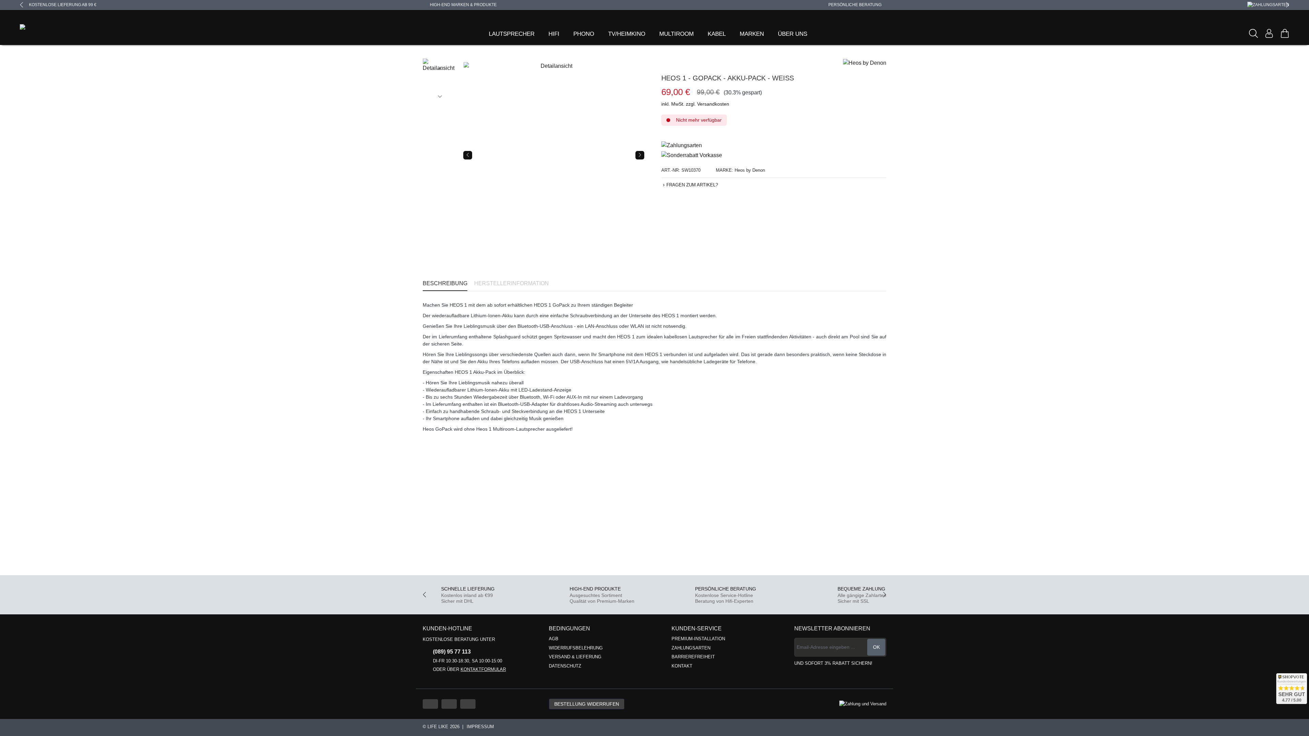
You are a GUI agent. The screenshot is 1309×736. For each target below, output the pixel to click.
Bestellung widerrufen (586, 704)
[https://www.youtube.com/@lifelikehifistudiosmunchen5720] (430, 704)
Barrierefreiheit (693, 656)
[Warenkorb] (1284, 33)
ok (876, 647)
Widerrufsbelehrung (576, 647)
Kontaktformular (483, 669)
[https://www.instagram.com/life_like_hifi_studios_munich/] (468, 704)
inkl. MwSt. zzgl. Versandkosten (695, 104)
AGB (553, 638)
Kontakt (682, 666)
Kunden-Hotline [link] (447, 628)
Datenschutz (565, 666)
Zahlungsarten (691, 647)
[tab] (445, 283)
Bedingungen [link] (569, 628)
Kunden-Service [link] (697, 628)
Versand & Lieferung (575, 656)
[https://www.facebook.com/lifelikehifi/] (449, 704)
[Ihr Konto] (1269, 33)
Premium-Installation (698, 638)
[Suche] (1253, 33)
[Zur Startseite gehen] (38, 28)
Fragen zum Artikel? (692, 184)
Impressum (480, 726)
